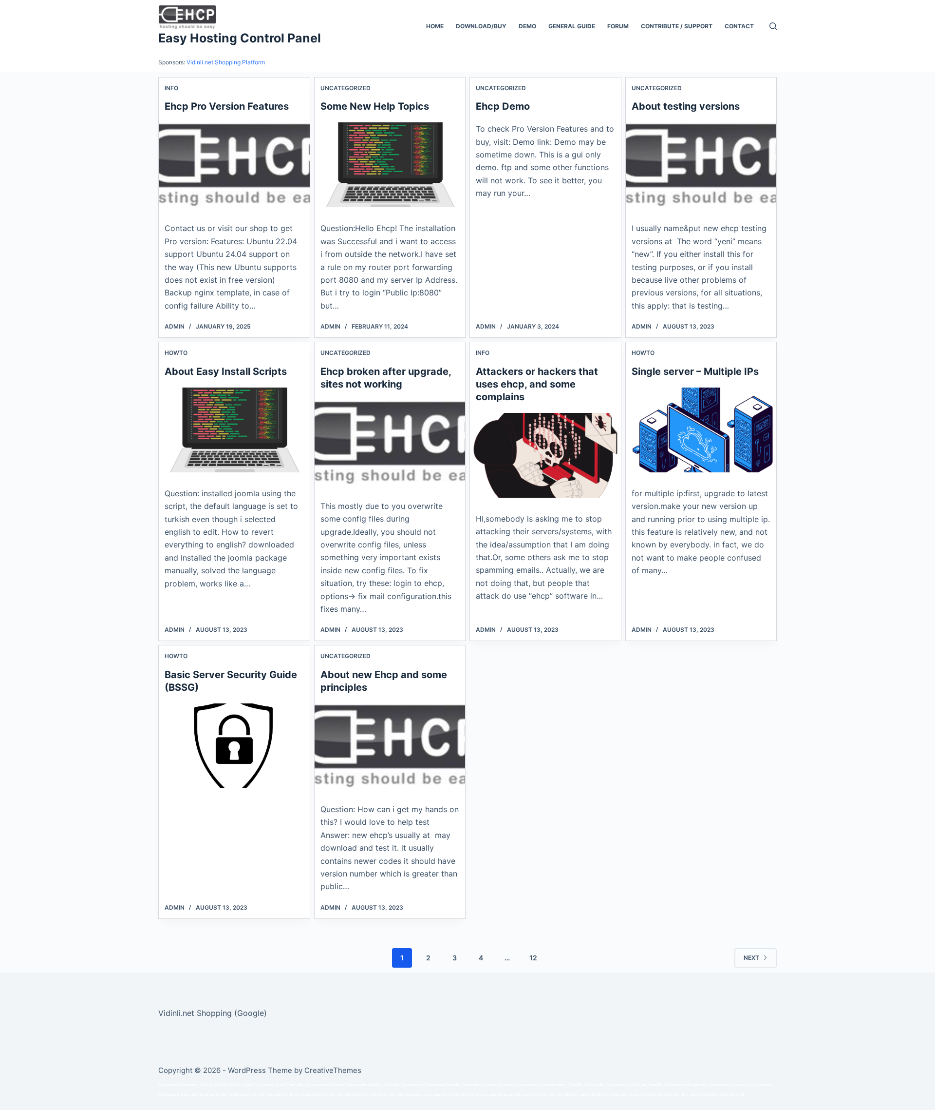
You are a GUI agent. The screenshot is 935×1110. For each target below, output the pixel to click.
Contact (739, 26)
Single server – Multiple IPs (695, 371)
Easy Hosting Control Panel (239, 38)
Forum (618, 26)
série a (509, 1085)
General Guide (571, 26)
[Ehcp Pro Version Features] (234, 164)
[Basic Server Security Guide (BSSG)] (234, 745)
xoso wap (431, 1094)
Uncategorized (345, 88)
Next (751, 957)
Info (171, 88)
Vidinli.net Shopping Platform (226, 62)
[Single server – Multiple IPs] (701, 430)
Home (435, 26)
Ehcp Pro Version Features (227, 106)
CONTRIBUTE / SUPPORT (676, 26)
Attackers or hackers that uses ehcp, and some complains (537, 384)
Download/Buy (481, 26)
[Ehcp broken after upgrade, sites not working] (390, 442)
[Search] (773, 26)
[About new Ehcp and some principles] (390, 745)
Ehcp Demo (503, 106)
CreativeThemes (332, 1070)
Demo (527, 26)
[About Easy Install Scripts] (234, 430)
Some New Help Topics (374, 106)
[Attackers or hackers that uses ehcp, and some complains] (545, 455)
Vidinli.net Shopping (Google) (212, 1013)
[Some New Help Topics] (390, 164)
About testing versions (686, 106)
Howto (176, 352)
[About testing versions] (701, 164)
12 (533, 958)
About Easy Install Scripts (226, 371)
